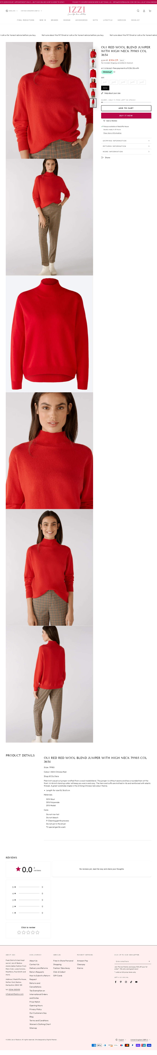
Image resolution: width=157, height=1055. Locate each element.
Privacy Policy (36, 1009)
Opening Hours (36, 1005)
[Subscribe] (150, 961)
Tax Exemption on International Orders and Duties (39, 994)
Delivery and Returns (39, 968)
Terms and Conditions (39, 1020)
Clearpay (81, 964)
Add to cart (126, 108)
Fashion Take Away (61, 968)
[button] (138, 10)
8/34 (105, 82)
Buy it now (126, 116)
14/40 (132, 82)
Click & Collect (59, 972)
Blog (31, 1017)
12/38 (123, 82)
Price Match (35, 1002)
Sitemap (33, 1028)
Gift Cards (57, 975)
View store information (112, 133)
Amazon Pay (82, 961)
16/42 (141, 82)
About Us (33, 961)
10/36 (113, 82)
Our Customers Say (38, 1013)
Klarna (80, 968)
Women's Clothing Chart (40, 1024)
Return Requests (37, 972)
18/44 (105, 88)
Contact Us (34, 964)
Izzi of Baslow (16, 1039)
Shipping (114, 63)
